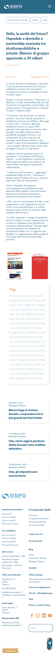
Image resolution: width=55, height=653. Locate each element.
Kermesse (36, 328)
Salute (19, 364)
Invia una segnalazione (39, 587)
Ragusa (23, 360)
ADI (11, 296)
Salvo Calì (32, 364)
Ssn (25, 373)
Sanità (19, 369)
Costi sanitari (22, 309)
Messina (20, 337)
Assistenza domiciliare (29, 296)
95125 (4, 581)
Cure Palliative (26, 314)
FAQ (31, 599)
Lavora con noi (35, 534)
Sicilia (28, 369)
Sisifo (17, 373)
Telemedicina (35, 378)
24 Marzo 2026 (16, 402)
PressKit (47, 20)
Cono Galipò (23, 305)
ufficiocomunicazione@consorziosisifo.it (41, 580)
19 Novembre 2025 (18, 464)
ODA (25, 341)
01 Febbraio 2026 (17, 433)
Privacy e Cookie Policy (39, 605)
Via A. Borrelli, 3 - (10, 607)
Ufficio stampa (35, 574)
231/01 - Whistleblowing (40, 593)
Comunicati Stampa (18, 20)
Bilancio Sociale (20, 300)
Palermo (36, 341)
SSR (32, 373)
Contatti (33, 568)
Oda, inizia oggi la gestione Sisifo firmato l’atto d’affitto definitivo (27, 444)
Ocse (17, 341)
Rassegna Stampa (40, 77)
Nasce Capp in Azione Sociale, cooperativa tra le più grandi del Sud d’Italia (26, 414)
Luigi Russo (18, 332)
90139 (5, 610)
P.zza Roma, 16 (8, 579)
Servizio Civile (35, 541)
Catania (5, 584)
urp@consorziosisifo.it (12, 625)
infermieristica (25, 323)
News (35, 20)
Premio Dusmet (29, 350)
